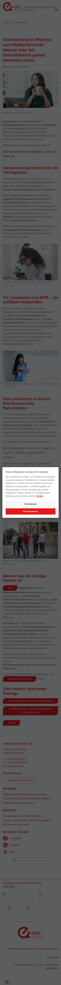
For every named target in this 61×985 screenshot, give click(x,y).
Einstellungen (30, 504)
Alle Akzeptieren (30, 511)
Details (39, 496)
